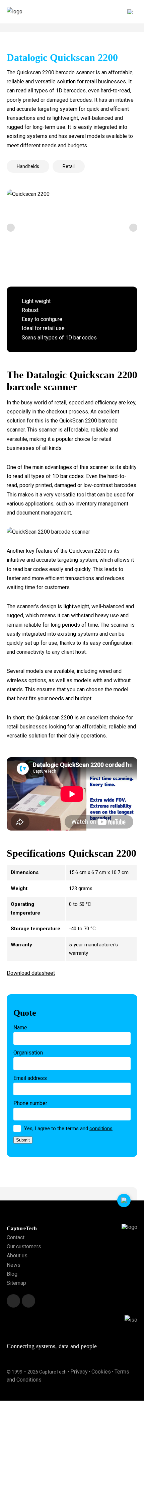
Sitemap (16, 1283)
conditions (101, 1128)
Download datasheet (31, 973)
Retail (69, 166)
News (13, 1265)
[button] (11, 228)
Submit (23, 1140)
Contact (15, 1237)
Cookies (101, 1371)
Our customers (24, 1246)
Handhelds (28, 166)
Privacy (79, 1371)
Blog (12, 1274)
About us (17, 1255)
